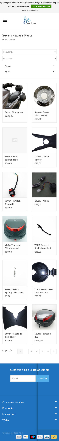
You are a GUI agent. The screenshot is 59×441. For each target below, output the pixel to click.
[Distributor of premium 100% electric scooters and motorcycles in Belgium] (34, 19)
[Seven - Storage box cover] (14, 317)
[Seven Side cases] (14, 96)
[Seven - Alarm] (44, 184)
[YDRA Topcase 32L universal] (14, 229)
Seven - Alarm (42, 200)
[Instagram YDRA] (40, 388)
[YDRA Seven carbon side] (14, 140)
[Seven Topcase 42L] (44, 317)
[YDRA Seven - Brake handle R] (44, 229)
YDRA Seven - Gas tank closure (43, 291)
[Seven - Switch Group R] (14, 184)
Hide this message (41, 6)
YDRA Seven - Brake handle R (42, 247)
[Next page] (53, 351)
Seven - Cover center (41, 158)
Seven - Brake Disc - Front (41, 114)
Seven (12, 39)
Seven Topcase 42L (42, 335)
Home (5, 39)
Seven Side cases (14, 112)
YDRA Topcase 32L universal (12, 247)
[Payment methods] (18, 436)
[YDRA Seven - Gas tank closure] (44, 273)
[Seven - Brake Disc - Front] (44, 96)
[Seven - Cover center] (44, 140)
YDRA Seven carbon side (11, 158)
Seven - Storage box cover (13, 335)
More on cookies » (30, 10)
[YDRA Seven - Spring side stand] (14, 273)
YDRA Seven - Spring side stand (14, 291)
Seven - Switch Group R (13, 202)
